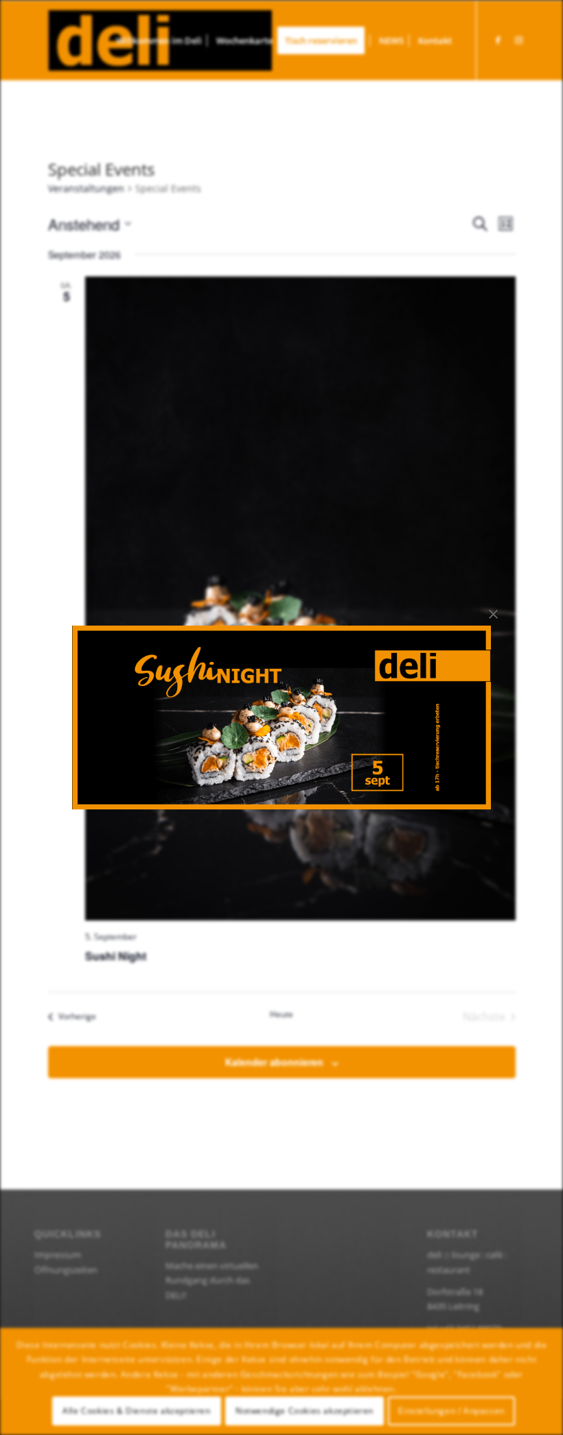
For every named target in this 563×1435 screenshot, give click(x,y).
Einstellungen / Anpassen (451, 1410)
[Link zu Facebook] (497, 39)
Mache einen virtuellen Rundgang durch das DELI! (211, 1280)
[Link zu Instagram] (518, 39)
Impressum (57, 1254)
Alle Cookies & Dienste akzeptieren (136, 1410)
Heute (281, 1014)
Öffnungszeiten (65, 1270)
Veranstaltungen (86, 188)
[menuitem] (159, 40)
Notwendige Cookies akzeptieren (304, 1410)
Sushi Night (115, 956)
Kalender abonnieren (274, 1062)
